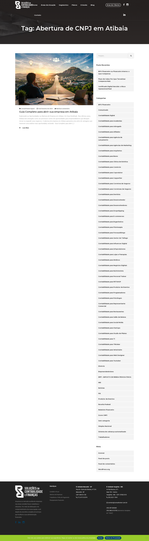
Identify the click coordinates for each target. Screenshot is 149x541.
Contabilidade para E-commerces (111, 216)
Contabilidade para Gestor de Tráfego (113, 238)
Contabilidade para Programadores (111, 293)
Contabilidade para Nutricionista (110, 271)
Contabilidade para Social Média (110, 322)
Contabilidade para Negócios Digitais (112, 265)
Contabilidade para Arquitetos (110, 151)
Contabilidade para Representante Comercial (111, 305)
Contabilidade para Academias (110, 121)
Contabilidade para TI (106, 339)
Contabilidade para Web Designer (111, 355)
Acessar (101, 453)
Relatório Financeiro (106, 410)
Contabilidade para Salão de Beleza (112, 317)
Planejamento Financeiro (57, 500)
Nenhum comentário (63, 108)
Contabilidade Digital (28, 108)
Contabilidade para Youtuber (109, 361)
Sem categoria (104, 421)
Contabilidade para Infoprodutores (111, 249)
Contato (37, 15)
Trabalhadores (104, 437)
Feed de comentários (106, 464)
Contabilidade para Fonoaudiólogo (111, 233)
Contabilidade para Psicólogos (110, 298)
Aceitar (100, 538)
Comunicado (103, 110)
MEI (99, 382)
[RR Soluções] (24, 5)
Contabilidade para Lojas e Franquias (112, 254)
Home (35, 5)
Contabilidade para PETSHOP (109, 282)
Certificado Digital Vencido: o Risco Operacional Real (112, 88)
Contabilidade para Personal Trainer (112, 276)
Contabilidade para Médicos (109, 260)
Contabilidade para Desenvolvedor (111, 200)
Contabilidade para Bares (108, 156)
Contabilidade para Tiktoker (109, 344)
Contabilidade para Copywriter (110, 178)
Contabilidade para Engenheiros (110, 222)
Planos (74, 5)
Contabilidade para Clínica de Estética (113, 162)
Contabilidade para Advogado (109, 126)
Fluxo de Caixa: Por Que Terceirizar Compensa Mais (111, 80)
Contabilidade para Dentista (109, 194)
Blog (92, 5)
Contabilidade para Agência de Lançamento (110, 138)
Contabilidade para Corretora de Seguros (114, 183)
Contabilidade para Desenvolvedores (112, 205)
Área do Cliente (113, 5)
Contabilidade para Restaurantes (111, 312)
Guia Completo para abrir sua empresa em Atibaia (48, 111)
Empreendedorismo (106, 372)
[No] (146, 538)
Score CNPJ (102, 415)
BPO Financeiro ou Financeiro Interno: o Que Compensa (113, 73)
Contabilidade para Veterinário (110, 350)
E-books (84, 5)
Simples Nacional (104, 426)
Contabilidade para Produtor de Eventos (114, 287)
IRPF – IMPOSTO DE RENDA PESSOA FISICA (114, 377)
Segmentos (63, 5)
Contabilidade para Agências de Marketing (114, 145)
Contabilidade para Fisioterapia (110, 227)
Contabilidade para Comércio (109, 167)
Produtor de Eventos (106, 399)
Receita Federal (104, 404)
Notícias (101, 388)
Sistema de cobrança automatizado (112, 432)
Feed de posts (103, 458)
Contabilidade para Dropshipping (111, 211)
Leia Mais (25, 128)
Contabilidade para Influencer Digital (112, 243)
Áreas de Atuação (48, 5)
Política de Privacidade (113, 538)
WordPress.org (104, 469)
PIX (99, 393)
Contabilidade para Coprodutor (110, 173)
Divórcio (101, 366)
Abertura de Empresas (56, 494)
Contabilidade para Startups (109, 328)
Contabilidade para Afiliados (109, 132)
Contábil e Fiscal (54, 491)
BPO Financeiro (104, 105)
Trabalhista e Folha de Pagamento (59, 497)
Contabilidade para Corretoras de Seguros (114, 189)
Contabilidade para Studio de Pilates (112, 333)
